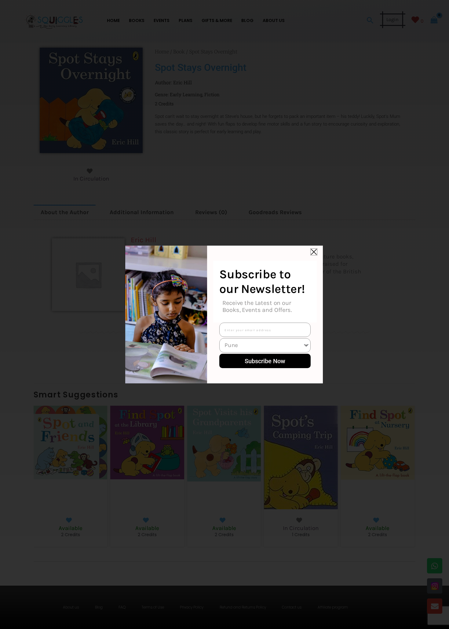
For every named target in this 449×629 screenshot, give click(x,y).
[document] (224, 314)
